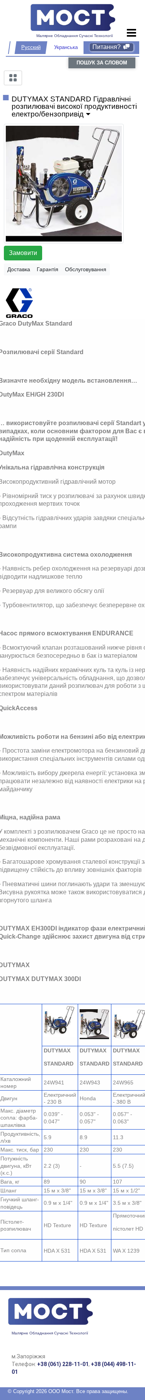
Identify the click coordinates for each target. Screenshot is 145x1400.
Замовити (23, 253)
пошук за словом (102, 63)
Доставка (18, 269)
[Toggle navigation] (131, 33)
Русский (31, 47)
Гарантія (47, 269)
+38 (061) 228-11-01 (63, 1364)
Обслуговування (85, 269)
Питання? (107, 47)
